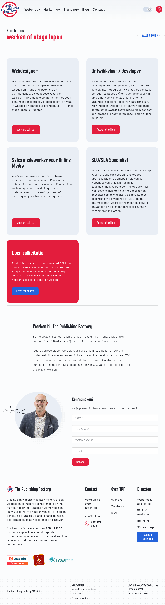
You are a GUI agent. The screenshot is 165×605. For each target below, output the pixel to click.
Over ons (116, 499)
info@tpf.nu (92, 516)
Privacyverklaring (80, 597)
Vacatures (117, 506)
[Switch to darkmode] (147, 9)
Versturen (80, 461)
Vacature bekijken (26, 129)
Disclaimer (77, 593)
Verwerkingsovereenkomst (84, 589)
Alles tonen (150, 35)
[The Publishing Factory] (11, 9)
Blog (85, 9)
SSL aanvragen (146, 527)
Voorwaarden (78, 584)
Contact (99, 9)
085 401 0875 (96, 523)
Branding (143, 520)
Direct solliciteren (25, 291)
